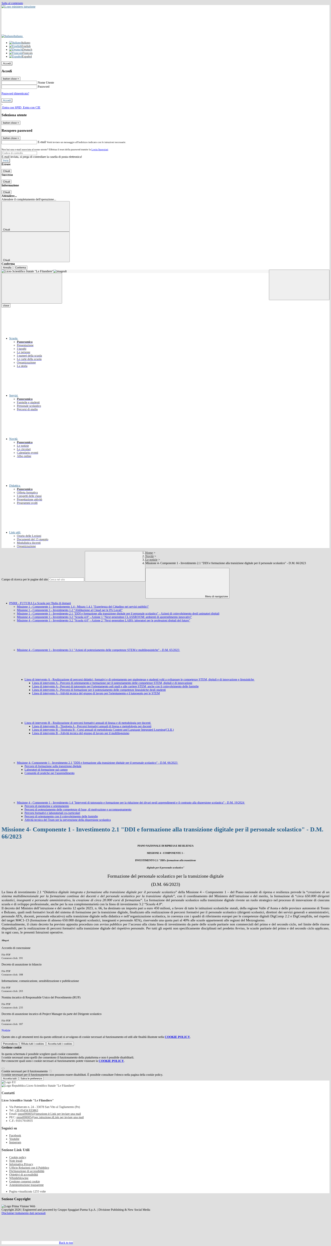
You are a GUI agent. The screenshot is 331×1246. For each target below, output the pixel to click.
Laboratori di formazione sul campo (46, 769)
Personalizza (10, 1043)
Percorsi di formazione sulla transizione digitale (53, 766)
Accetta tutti (60, 1043)
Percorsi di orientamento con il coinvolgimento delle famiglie (61, 816)
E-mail (42, 142)
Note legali (15, 1160)
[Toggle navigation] (32, 288)
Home (149, 552)
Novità (149, 556)
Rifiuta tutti (32, 1043)
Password (43, 86)
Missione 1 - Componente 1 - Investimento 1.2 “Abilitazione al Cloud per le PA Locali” (70, 610)
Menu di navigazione (216, 596)
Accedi (7, 63)
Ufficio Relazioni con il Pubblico (29, 1167)
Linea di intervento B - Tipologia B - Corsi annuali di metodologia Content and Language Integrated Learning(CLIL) (103, 729)
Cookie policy (17, 1157)
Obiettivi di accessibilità (23, 1174)
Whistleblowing (18, 1178)
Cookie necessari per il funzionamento (25, 1071)
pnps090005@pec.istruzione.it (50, 1117)
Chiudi (6, 171)
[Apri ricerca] (299, 285)
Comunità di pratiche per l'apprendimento (50, 773)
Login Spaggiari (99, 149)
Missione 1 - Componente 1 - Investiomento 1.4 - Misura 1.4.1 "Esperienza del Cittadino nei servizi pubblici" (83, 606)
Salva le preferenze (31, 1078)
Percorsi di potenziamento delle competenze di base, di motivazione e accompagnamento (78, 809)
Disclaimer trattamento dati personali (24, 1213)
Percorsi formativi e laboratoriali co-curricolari (52, 813)
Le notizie (151, 559)
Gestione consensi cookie (24, 1181)
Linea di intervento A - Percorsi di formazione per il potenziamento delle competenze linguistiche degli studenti (99, 689)
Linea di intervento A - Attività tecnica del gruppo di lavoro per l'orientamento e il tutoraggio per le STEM (96, 693)
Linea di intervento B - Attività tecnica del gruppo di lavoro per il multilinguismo (80, 733)
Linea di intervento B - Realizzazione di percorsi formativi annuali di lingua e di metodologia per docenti (88, 722)
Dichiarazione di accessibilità (26, 1171)
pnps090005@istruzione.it (49, 1113)
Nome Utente (46, 82)
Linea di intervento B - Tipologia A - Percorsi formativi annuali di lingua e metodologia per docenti (91, 726)
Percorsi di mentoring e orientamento (47, 806)
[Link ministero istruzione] (18, 6)
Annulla (7, 267)
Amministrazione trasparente (26, 1185)
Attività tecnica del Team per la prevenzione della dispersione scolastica (68, 819)
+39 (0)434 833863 (26, 1110)
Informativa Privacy (21, 1164)
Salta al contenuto (12, 3)
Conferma (20, 267)
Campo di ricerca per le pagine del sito (25, 579)
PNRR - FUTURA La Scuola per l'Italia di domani (40, 603)
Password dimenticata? (15, 93)
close (6, 305)
